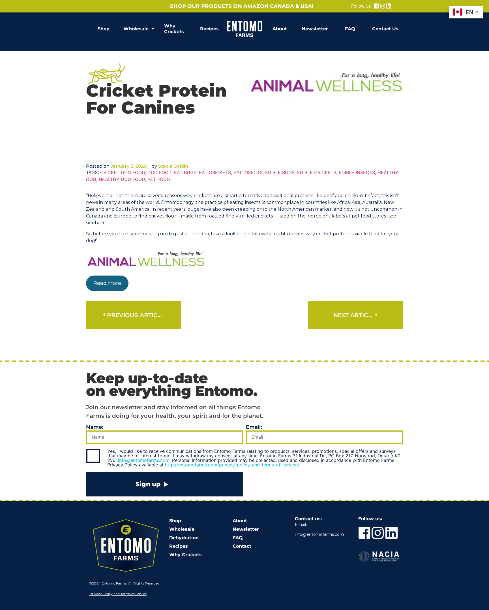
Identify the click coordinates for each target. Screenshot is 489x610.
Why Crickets (174, 28)
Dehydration (184, 537)
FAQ (350, 28)
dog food (159, 172)
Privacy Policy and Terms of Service (118, 594)
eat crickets (215, 172)
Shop (104, 28)
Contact (242, 546)
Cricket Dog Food (122, 172)
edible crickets (316, 172)
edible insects (357, 172)
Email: (254, 427)
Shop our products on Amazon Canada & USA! (241, 6)
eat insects (248, 172)
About (280, 28)
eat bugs (185, 172)
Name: (94, 427)
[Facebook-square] (376, 6)
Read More (107, 283)
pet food (158, 179)
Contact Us (385, 28)
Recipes (209, 28)
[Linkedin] (389, 6)
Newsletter (315, 28)
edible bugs (280, 172)
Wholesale (136, 28)
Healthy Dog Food (122, 179)
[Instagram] (382, 6)
